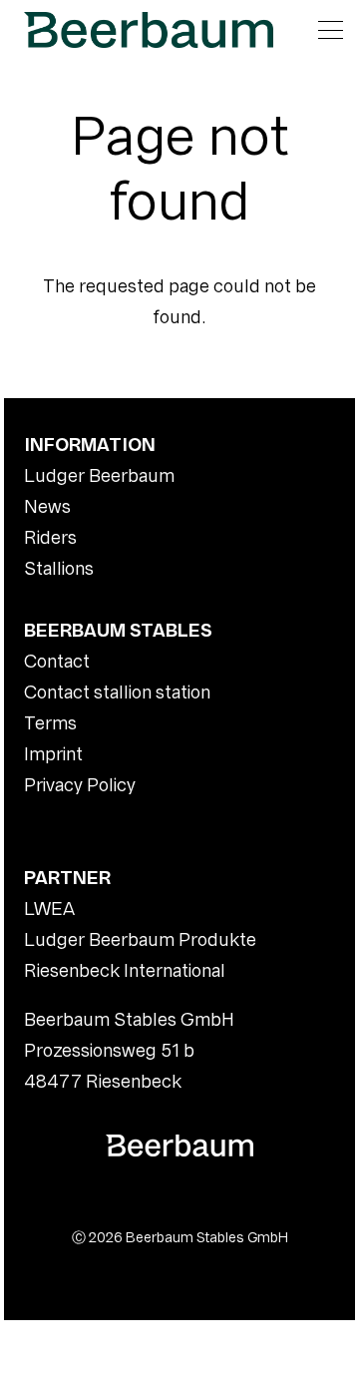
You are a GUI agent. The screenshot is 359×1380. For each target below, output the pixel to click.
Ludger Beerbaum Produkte (140, 939)
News (47, 506)
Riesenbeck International (124, 970)
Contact (57, 661)
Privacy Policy (80, 784)
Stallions (59, 568)
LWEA (49, 908)
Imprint (53, 753)
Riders (50, 537)
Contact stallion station (117, 692)
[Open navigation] (330, 30)
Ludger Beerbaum (99, 475)
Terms (50, 722)
